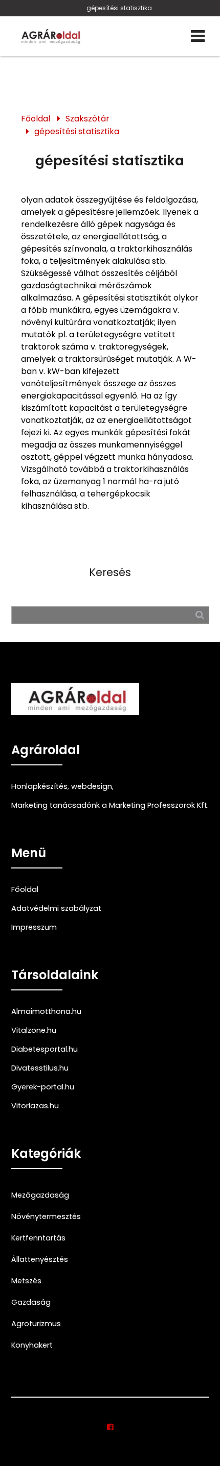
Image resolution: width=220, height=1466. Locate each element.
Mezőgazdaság (40, 1195)
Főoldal (35, 119)
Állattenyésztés (39, 1259)
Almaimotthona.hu (46, 1011)
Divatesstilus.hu (40, 1068)
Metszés (26, 1281)
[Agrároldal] (49, 36)
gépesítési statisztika (119, 8)
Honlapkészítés (39, 786)
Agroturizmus (36, 1324)
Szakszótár (87, 119)
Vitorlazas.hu (35, 1106)
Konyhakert (32, 1345)
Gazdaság (31, 1302)
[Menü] (197, 36)
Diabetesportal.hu (44, 1049)
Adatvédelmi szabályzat (56, 908)
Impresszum (34, 927)
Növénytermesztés (46, 1216)
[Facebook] (110, 1427)
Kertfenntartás (38, 1238)
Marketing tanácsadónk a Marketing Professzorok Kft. (110, 805)
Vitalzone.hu (33, 1030)
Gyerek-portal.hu (42, 1087)
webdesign (91, 786)
